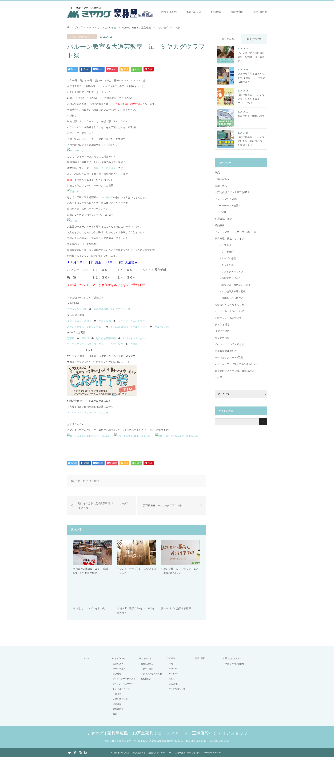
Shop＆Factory (168, 11)
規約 (115, 714)
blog (171, 663)
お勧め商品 (223, 179)
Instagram (80, 752)
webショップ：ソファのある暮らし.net (236, 364)
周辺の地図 (236, 11)
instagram (173, 674)
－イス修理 (224, 245)
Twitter (69, 752)
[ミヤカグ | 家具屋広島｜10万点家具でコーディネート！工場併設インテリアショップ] (110, 11)
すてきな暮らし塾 (177, 689)
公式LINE (173, 684)
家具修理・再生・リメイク (229, 238)
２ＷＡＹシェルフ (76, 309)
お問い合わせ (259, 11)
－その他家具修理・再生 (231, 291)
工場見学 (117, 694)
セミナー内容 (222, 337)
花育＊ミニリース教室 (79, 320)
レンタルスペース (121, 689)
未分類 (218, 377)
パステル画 (105, 320)
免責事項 (117, 704)
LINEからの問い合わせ (233, 663)
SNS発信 (216, 11)
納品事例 (220, 225)
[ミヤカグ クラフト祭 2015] (102, 395)
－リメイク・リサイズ (230, 271)
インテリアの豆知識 (226, 199)
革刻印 (85, 338)
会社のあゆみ (147, 663)
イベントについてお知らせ (82, 37)
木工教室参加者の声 (226, 350)
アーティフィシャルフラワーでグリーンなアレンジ (95, 344)
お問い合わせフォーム (233, 658)
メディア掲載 (222, 331)
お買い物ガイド (120, 699)
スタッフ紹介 (147, 668)
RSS (86, 752)
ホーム (147, 11)
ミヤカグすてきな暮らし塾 (229, 304)
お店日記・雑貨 (223, 218)
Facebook (75, 752)
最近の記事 (228, 39)
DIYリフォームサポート (124, 684)
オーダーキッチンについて (229, 311)
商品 (217, 172)
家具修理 (117, 674)
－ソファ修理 (225, 251)
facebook (173, 668)
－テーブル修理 (226, 258)
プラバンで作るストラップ (132, 320)
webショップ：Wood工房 (229, 357)
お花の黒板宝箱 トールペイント (129, 326)
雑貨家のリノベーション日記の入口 (234, 370)
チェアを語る (222, 324)
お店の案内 (118, 663)
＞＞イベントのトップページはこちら (87, 412)
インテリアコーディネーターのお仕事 (235, 232)
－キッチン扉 (225, 265)
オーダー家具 (119, 668)
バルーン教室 (162, 326)
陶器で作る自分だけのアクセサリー (113, 309)
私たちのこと (194, 11)
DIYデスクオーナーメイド (125, 679)
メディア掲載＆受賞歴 (151, 674)
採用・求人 (221, 185)
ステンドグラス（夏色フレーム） (85, 326)
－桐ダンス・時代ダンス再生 (234, 284)
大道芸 (134, 344)
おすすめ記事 (254, 39)
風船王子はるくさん (105, 168)
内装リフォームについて (228, 317)
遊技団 (109, 197)
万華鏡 (70, 338)
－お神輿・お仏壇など (230, 298)
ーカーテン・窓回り (229, 205)
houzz (171, 679)
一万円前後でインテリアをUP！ (232, 192)
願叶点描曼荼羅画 (106, 338)
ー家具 (221, 212)
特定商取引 (118, 709)
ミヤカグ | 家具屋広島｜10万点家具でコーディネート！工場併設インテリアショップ (167, 733)
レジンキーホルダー (134, 338)
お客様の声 (146, 679)
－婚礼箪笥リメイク (229, 278)
